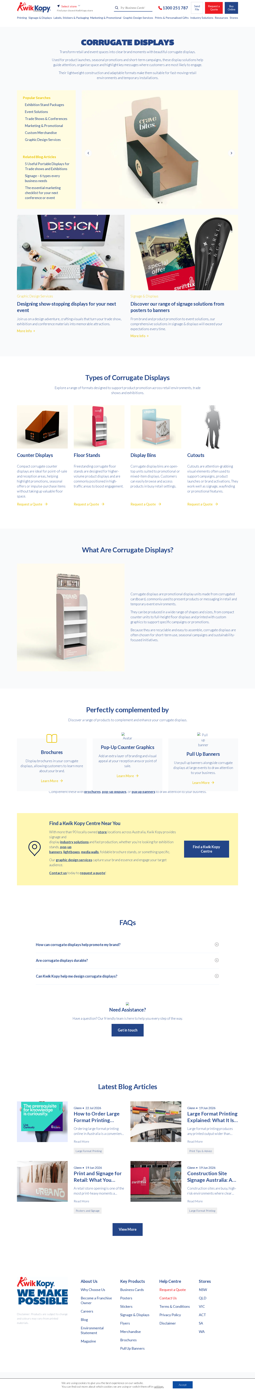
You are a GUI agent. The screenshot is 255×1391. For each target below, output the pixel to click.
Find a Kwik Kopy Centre (206, 849)
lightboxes (71, 852)
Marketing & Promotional (44, 126)
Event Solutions (36, 112)
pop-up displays (114, 792)
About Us (89, 1281)
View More (127, 1229)
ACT (202, 1315)
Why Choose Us (93, 1289)
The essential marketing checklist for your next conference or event (43, 193)
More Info (24, 331)
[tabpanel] (160, 149)
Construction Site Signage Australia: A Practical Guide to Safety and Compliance (209, 1176)
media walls (90, 852)
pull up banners (143, 792)
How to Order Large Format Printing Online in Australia (97, 1117)
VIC (202, 1306)
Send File (197, 8)
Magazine (88, 1341)
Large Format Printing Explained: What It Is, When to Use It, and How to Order (212, 1117)
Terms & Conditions (174, 1306)
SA (201, 1323)
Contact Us (168, 1298)
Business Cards (132, 1289)
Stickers (126, 1306)
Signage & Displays (134, 1315)
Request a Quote (214, 8)
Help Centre (170, 1281)
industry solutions (74, 842)
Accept (183, 1384)
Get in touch (127, 1030)
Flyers (125, 1323)
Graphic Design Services (43, 140)
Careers (87, 1311)
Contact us (58, 873)
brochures (92, 792)
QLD (202, 1298)
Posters (126, 1298)
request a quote (92, 873)
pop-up (66, 847)
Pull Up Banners (132, 1348)
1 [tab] (158, 202)
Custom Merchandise (41, 133)
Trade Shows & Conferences (46, 119)
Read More (81, 1141)
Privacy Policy (170, 1315)
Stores (205, 1281)
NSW (203, 1289)
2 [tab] (161, 202)
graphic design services (74, 860)
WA (202, 1331)
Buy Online (231, 8)
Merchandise (130, 1331)
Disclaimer (167, 1323)
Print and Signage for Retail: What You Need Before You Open (98, 1176)
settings (159, 1386)
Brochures (128, 1340)
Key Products (132, 1281)
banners (55, 852)
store (102, 832)
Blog (84, 1319)
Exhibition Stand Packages (44, 105)
